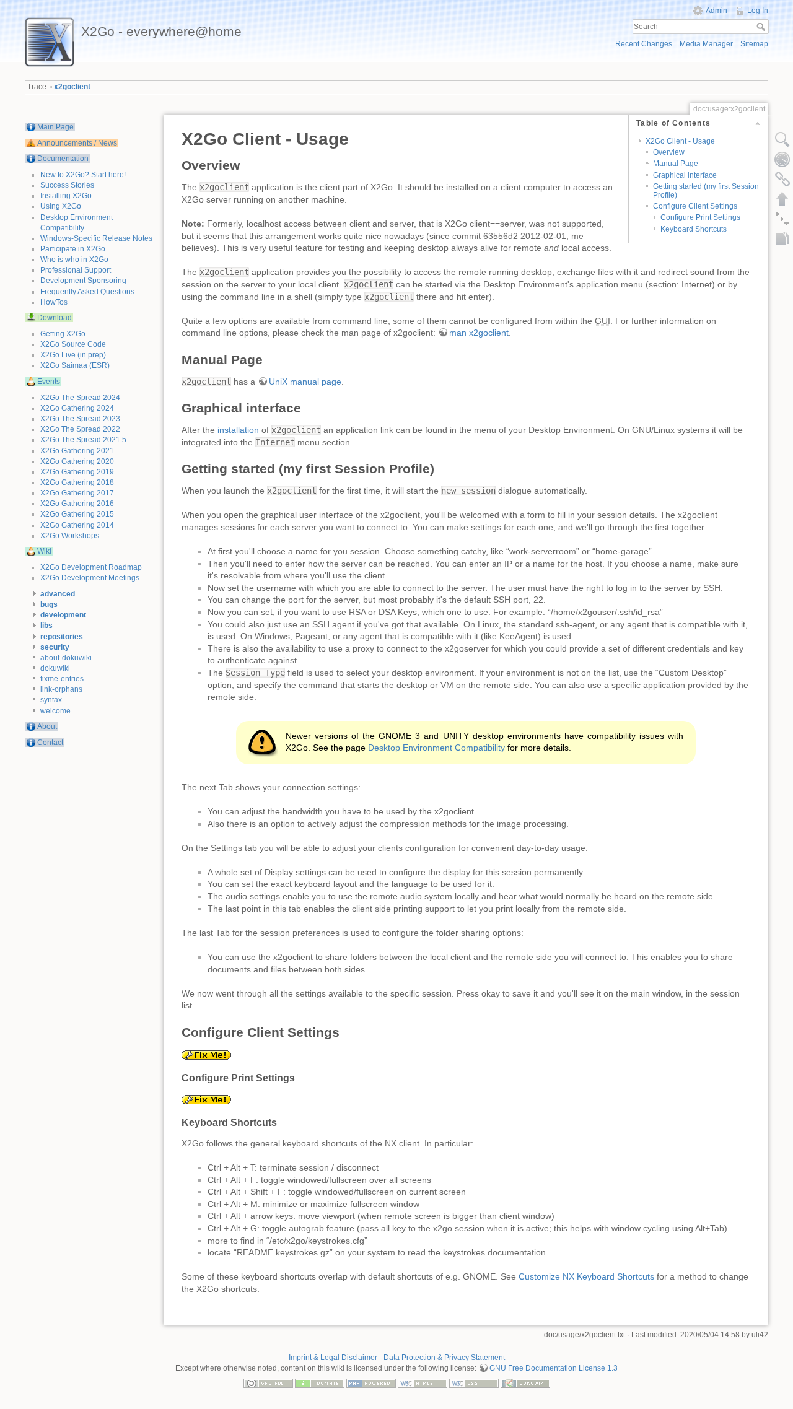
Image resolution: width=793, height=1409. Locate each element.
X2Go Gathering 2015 (77, 514)
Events (48, 381)
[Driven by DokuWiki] (525, 1382)
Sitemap (754, 44)
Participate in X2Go (72, 249)
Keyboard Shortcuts (693, 229)
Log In (757, 10)
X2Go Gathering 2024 (77, 408)
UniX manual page (305, 381)
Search (762, 26)
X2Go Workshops (69, 535)
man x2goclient (479, 333)
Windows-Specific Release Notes (96, 238)
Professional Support (75, 270)
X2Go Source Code (73, 344)
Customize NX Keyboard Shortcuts (586, 1276)
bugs (49, 604)
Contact (50, 742)
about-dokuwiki (66, 657)
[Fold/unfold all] (782, 219)
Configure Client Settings (695, 206)
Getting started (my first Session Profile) (706, 190)
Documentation (63, 158)
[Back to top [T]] (782, 199)
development (63, 615)
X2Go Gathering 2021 (77, 451)
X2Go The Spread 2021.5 (83, 439)
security (54, 647)
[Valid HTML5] (422, 1382)
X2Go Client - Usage (680, 141)
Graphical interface (685, 175)
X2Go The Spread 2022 (80, 429)
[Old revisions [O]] (782, 159)
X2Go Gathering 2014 (77, 525)
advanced (57, 594)
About (47, 726)
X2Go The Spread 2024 (80, 397)
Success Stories (67, 185)
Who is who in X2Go (74, 259)
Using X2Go (60, 206)
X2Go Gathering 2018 (77, 482)
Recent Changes (643, 44)
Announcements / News (77, 143)
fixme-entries (62, 678)
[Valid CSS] (474, 1382)
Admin (716, 10)
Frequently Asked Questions (87, 291)
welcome (55, 711)
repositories (61, 636)
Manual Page (675, 163)
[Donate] (319, 1382)
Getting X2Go (62, 333)
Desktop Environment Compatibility (436, 747)
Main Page (55, 127)
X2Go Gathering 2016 (77, 503)
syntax (51, 700)
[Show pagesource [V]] (782, 139)
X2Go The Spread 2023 (80, 418)
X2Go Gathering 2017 (77, 493)
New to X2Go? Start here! (83, 174)
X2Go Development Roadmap (91, 567)
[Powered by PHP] (371, 1382)
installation (238, 430)
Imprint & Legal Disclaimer (333, 1357)
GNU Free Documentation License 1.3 (553, 1368)
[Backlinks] (782, 179)
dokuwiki (55, 668)
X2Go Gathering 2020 (77, 461)
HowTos (54, 302)
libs (46, 625)
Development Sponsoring (83, 280)
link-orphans (61, 689)
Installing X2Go (66, 195)
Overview (669, 152)
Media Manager (706, 44)
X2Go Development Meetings (89, 578)
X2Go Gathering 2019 (77, 472)
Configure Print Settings (700, 217)
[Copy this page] (782, 238)
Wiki (44, 551)
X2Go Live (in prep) (73, 355)
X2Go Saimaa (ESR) (75, 365)
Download (54, 317)
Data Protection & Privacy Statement (444, 1357)
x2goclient (72, 86)
